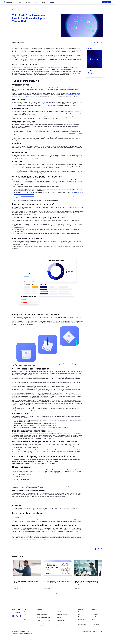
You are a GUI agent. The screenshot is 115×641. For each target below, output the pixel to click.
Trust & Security (95, 624)
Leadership (94, 616)
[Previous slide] (14, 593)
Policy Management (61, 611)
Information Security (91, 631)
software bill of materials (31, 487)
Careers (93, 619)
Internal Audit (40, 625)
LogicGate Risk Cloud (32, 449)
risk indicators (42, 436)
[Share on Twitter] (102, 42)
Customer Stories (82, 619)
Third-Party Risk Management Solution (59, 529)
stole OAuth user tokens (27, 196)
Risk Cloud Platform (28, 611)
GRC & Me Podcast (82, 624)
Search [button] (52, 2)
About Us (94, 611)
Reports (80, 616)
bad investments (32, 171)
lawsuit (80, 133)
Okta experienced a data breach (38, 189)
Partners (94, 621)
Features (25, 614)
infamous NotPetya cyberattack (22, 117)
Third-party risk (16, 67)
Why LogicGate (95, 614)
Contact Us (17, 612)
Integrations (26, 616)
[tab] (57, 593)
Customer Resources (82, 626)
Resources (36, 2)
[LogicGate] (9, 2)
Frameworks (26, 621)
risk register (21, 227)
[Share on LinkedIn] (98, 42)
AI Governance (40, 611)
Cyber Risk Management (42, 614)
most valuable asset (47, 102)
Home (13, 9)
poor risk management (20, 171)
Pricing (25, 619)
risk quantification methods (29, 229)
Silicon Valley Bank (30, 170)
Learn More (16, 588)
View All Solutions (61, 625)
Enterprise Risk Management (43, 617)
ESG (58, 623)
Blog (18, 9)
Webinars (80, 621)
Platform (20, 2)
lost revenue (72, 133)
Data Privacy (59, 617)
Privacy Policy (84, 631)
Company (44, 2)
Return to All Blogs (18, 549)
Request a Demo (106, 2)
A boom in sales (33, 140)
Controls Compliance (41, 623)
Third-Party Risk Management (43, 620)
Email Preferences (99, 631)
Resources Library (82, 611)
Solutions (28, 2)
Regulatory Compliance (62, 614)
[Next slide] (100, 593)
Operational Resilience (62, 620)
